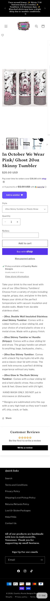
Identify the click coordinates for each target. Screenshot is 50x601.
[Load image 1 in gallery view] (12, 143)
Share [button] (9, 418)
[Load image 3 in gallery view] (38, 143)
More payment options (25, 258)
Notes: (5, 230)
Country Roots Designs (23, 593)
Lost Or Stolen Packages (18, 510)
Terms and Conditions (16, 485)
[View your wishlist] (2, 35)
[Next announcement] (45, 8)
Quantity (6, 216)
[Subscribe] (41, 560)
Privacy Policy (12, 491)
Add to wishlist (13, 195)
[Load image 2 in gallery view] (25, 143)
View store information (17, 276)
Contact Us (11, 523)
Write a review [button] (25, 448)
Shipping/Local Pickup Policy (20, 497)
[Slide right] (47, 144)
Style (4, 203)
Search (8, 478)
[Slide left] (3, 144)
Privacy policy (21, 597)
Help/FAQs (10, 517)
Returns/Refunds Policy (17, 504)
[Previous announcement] (5, 8)
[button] (6, 26)
